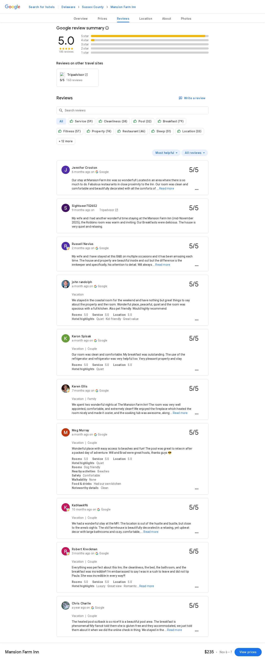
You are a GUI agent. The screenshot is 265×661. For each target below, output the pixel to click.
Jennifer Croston (84, 168)
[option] (166, 153)
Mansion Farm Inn (123, 7)
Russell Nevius (83, 244)
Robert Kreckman (84, 549)
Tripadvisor (106, 210)
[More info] (107, 28)
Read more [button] (166, 188)
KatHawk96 (80, 505)
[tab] (81, 18)
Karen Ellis (79, 386)
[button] (197, 190)
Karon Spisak (81, 336)
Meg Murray (80, 430)
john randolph (82, 282)
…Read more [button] (145, 586)
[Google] (12, 7)
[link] (42, 7)
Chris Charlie (81, 603)
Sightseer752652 (84, 206)
